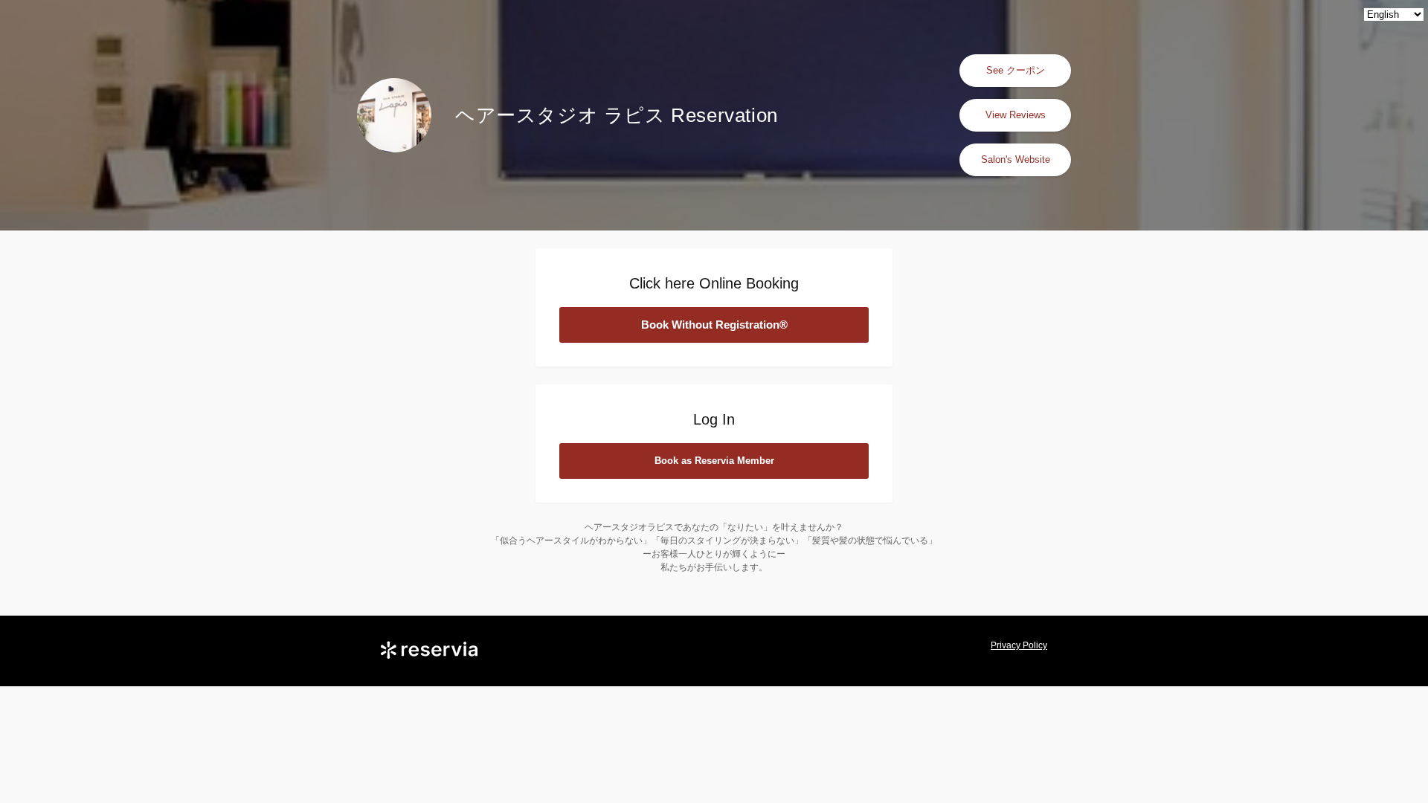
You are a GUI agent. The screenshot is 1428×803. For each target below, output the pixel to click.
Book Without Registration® (714, 324)
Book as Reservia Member (714, 460)
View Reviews (1015, 114)
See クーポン (1015, 70)
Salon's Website (1015, 159)
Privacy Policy (1019, 645)
